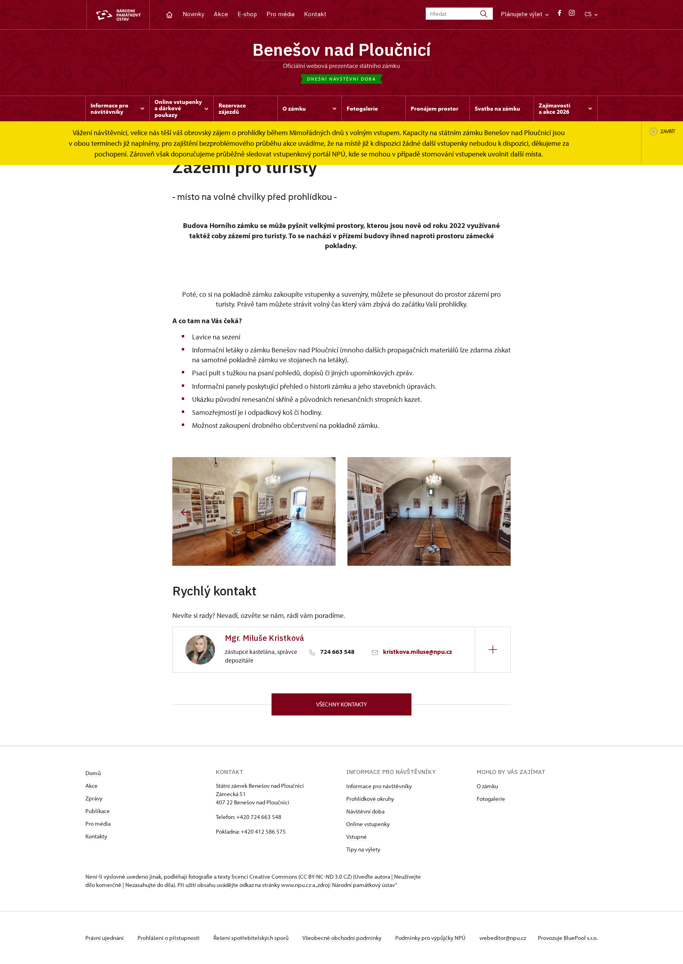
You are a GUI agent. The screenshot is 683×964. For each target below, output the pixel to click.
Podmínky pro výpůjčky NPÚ (431, 937)
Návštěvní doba (365, 811)
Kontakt (315, 14)
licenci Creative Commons (264, 876)
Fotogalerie (491, 798)
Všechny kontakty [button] (341, 704)
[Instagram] (572, 15)
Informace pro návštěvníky (379, 786)
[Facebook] (559, 15)
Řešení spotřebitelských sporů (251, 937)
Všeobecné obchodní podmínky (342, 937)
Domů (93, 773)
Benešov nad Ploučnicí (341, 49)
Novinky (193, 14)
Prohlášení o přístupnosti (169, 937)
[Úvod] (169, 14)
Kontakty (96, 836)
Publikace (97, 811)
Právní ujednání (105, 937)
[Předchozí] (184, 512)
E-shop (247, 14)
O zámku (487, 786)
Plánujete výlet (522, 14)
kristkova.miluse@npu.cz (417, 651)
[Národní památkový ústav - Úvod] (118, 15)
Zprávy (93, 798)
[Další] (498, 512)
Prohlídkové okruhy (370, 798)
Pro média (280, 14)
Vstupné (356, 836)
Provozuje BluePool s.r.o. (568, 937)
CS (589, 14)
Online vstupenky (368, 824)
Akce (221, 14)
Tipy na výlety (363, 849)
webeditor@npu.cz (502, 937)
